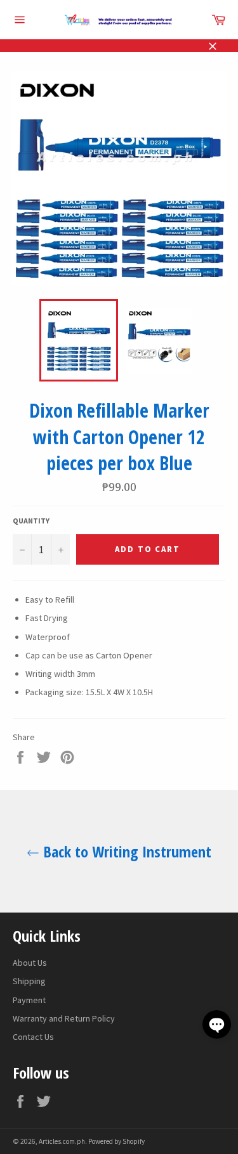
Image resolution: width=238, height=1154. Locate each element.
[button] (216, 1024)
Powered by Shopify (116, 1141)
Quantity (31, 520)
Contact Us (33, 1036)
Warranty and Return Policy (64, 1018)
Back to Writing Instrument (125, 851)
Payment (29, 1000)
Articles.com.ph (62, 1141)
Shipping (29, 981)
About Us (30, 962)
